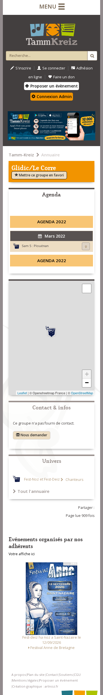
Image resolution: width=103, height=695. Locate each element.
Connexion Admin (53, 96)
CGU (77, 674)
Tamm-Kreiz (21, 155)
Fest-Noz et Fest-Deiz (42, 479)
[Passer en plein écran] (86, 288)
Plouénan (41, 246)
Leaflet (22, 393)
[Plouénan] (51, 332)
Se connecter (53, 68)
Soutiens (66, 674)
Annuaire (50, 155)
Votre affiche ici (22, 553)
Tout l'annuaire (33, 491)
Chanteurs (74, 479)
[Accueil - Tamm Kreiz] (51, 32)
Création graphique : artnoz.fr (35, 686)
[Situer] (86, 246)
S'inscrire (23, 68)
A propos (18, 674)
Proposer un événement (58, 680)
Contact (52, 674)
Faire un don (64, 77)
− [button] (87, 382)
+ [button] (87, 374)
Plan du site (36, 674)
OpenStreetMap (82, 393)
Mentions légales (25, 680)
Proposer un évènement (53, 86)
